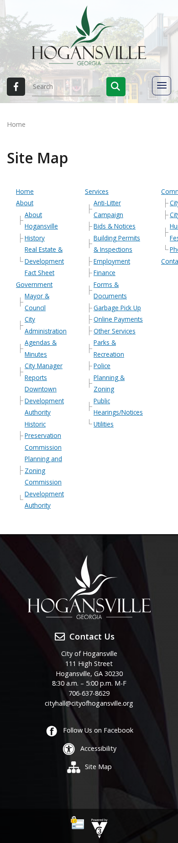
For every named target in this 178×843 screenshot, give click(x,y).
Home (25, 191)
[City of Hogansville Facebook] (16, 87)
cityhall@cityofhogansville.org (89, 703)
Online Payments (118, 319)
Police (102, 365)
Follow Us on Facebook (98, 730)
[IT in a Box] (97, 827)
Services (97, 191)
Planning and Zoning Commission (43, 470)
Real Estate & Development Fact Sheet (44, 261)
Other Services (115, 331)
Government (34, 284)
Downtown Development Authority (44, 400)
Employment (112, 261)
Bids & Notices (115, 226)
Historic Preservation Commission (43, 436)
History (35, 238)
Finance (104, 272)
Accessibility (98, 748)
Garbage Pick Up (117, 307)
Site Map (98, 766)
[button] (116, 86)
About (24, 202)
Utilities (104, 424)
